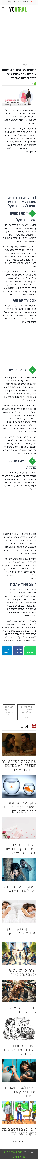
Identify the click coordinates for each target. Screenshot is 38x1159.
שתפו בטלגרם (7, 651)
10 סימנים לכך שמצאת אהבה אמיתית (21, 1010)
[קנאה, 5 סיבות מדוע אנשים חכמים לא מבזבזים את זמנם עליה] (19, 1028)
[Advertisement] (19, 37)
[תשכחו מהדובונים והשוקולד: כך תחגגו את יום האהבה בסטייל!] (19, 828)
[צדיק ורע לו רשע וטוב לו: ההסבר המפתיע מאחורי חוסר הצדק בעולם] (19, 786)
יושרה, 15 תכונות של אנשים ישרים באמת (23, 972)
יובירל (31, 83)
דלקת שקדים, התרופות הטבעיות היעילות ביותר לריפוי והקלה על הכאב (26, 712)
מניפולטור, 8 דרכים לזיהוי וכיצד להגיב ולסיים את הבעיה (20, 890)
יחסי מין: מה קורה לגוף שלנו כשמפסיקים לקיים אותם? (20, 932)
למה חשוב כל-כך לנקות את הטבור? (9, 709)
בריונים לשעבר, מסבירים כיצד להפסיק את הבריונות (20, 1091)
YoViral (29, 1152)
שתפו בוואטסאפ (30, 651)
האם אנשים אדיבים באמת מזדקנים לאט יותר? (19, 1131)
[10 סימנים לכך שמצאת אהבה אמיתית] (19, 991)
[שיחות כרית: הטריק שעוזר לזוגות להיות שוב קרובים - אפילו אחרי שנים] (19, 744)
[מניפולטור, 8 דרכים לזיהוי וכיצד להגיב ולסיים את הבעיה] (19, 869)
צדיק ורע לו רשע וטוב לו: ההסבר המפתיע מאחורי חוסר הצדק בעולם (20, 807)
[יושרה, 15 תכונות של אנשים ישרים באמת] (19, 953)
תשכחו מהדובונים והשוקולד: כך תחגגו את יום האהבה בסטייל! (21, 849)
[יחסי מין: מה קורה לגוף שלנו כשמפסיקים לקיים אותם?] (19, 911)
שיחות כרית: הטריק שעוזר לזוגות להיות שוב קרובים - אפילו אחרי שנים (19, 765)
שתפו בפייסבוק (18, 651)
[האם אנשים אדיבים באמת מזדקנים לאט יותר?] (19, 1112)
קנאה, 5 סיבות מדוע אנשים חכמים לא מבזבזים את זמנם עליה (19, 1049)
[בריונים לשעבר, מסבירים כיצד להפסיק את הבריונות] (19, 1070)
